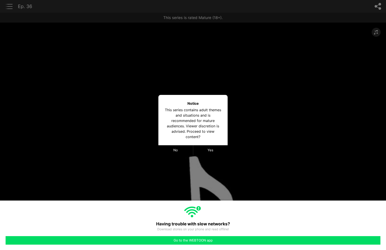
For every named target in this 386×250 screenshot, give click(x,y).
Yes (210, 150)
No (175, 150)
